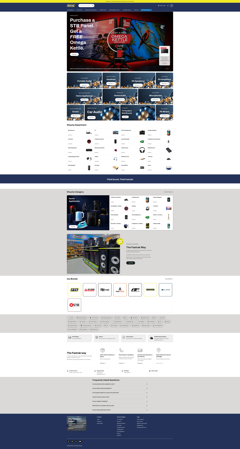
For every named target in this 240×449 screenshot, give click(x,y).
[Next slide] (169, 69)
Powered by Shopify (78, 445)
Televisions (164, 57)
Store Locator (154, 370)
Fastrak (71, 445)
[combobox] (86, 5)
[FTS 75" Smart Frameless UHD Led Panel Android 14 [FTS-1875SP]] (164, 51)
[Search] (92, 5)
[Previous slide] (165, 69)
